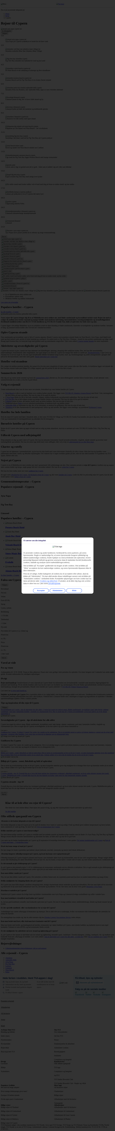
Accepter (41, 591)
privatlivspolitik (54, 583)
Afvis (74, 591)
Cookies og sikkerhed (48, 581)
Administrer (58, 591)
